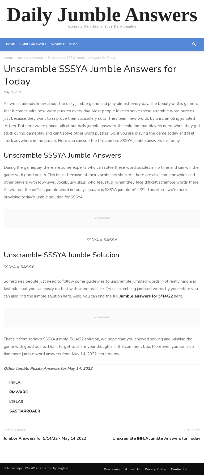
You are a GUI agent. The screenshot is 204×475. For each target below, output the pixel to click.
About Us (132, 469)
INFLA (14, 382)
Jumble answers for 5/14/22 (146, 296)
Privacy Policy (155, 469)
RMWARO (18, 392)
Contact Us (179, 469)
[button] (194, 44)
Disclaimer (112, 469)
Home (10, 44)
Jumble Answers (32, 44)
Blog (73, 44)
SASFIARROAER (24, 411)
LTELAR (16, 401)
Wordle (58, 44)
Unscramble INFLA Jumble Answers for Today (156, 438)
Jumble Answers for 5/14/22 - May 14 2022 (45, 438)
